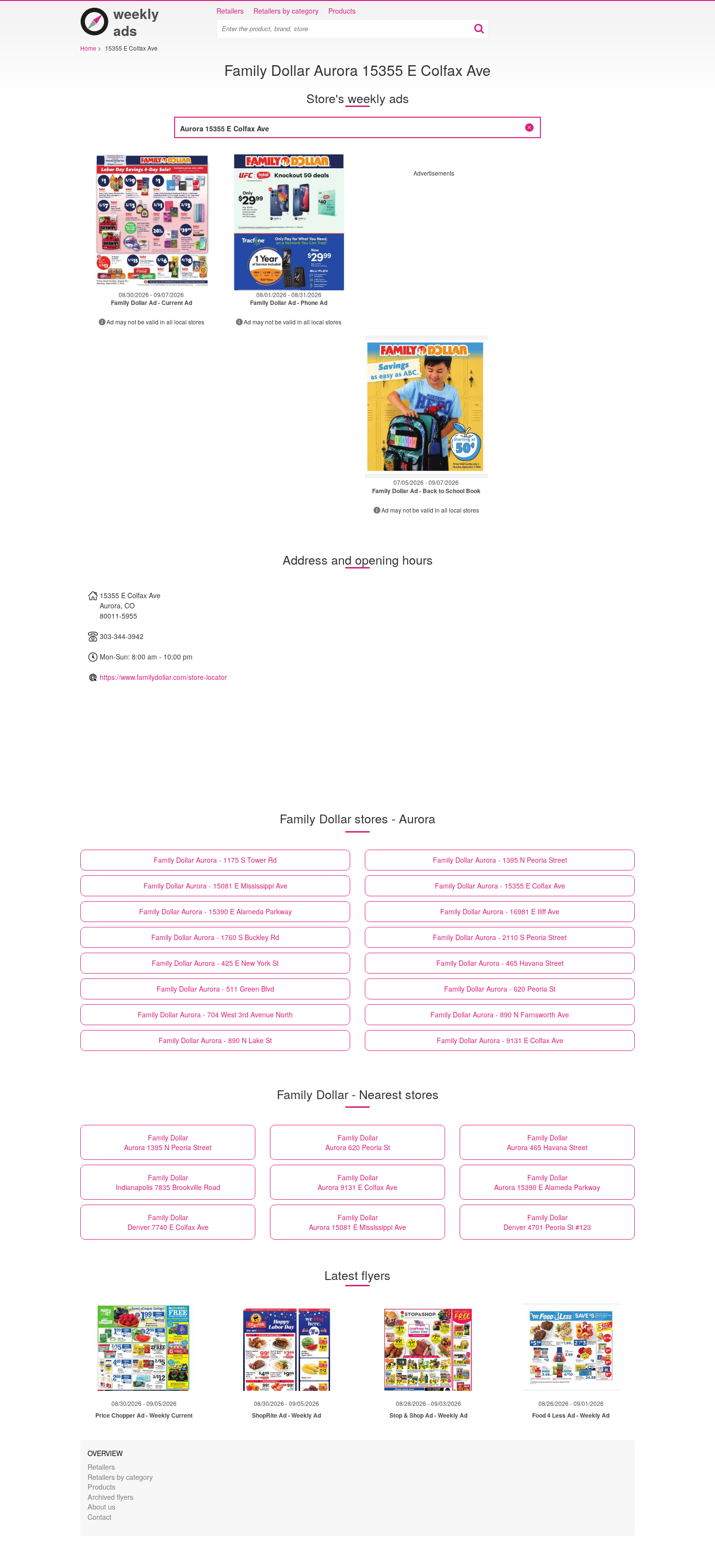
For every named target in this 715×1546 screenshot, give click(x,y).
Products (342, 11)
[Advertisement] (495, 245)
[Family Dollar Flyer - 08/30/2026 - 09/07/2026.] (151, 219)
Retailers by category (286, 11)
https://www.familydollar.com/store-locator (163, 677)
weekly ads (136, 22)
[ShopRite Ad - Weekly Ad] (286, 1347)
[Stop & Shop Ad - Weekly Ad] (428, 1347)
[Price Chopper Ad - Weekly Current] (144, 1347)
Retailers (230, 11)
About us (101, 1506)
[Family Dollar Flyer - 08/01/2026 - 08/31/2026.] (289, 219)
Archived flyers (110, 1497)
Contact (99, 1516)
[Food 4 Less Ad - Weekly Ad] (571, 1347)
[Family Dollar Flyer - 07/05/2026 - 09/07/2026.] (426, 407)
